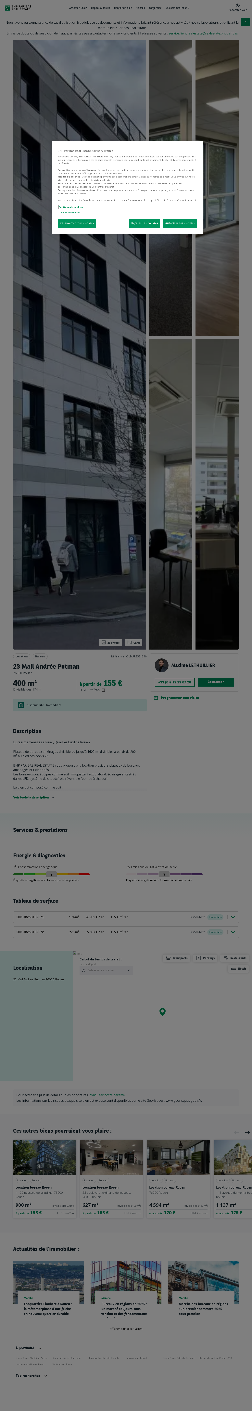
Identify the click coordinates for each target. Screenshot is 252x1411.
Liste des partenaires (69, 212)
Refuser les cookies (144, 223)
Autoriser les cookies (180, 223)
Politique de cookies (71, 206)
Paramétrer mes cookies (77, 223)
